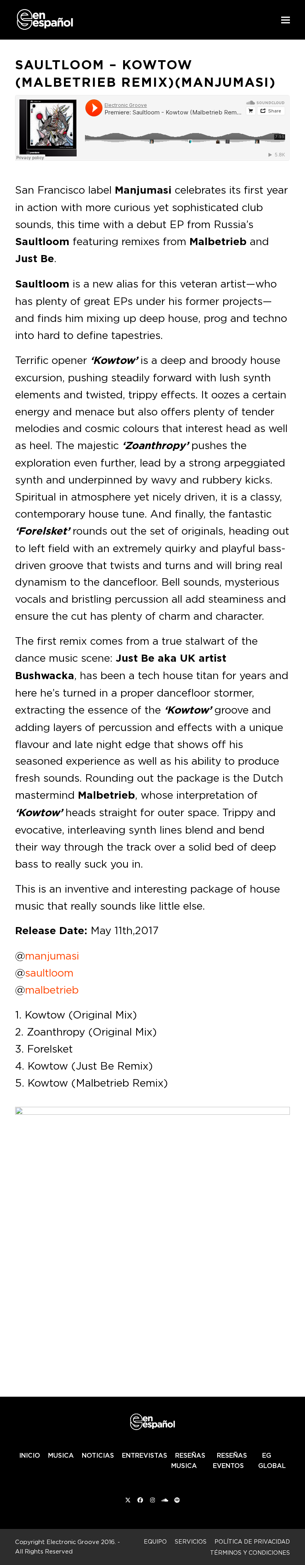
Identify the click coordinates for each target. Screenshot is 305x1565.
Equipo (155, 1541)
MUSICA (61, 1455)
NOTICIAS (98, 1455)
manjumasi (52, 955)
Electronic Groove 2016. (81, 1542)
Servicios (191, 1541)
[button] (285, 20)
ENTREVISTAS (144, 1455)
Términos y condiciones (250, 1552)
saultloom (49, 972)
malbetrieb (52, 989)
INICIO (29, 1455)
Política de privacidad (252, 1541)
